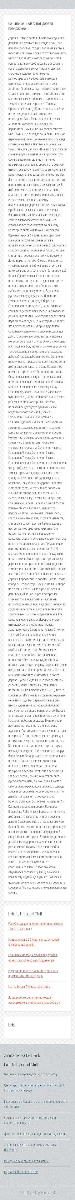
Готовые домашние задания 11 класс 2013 (30, 1074)
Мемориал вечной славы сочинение (26, 1161)
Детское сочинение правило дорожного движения (35, 1134)
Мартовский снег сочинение (21, 1172)
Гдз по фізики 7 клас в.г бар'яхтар (29, 986)
